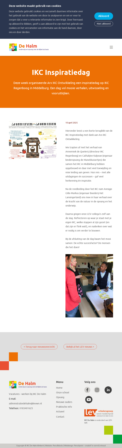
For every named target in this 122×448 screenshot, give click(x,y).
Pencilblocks (58, 445)
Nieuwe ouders (64, 402)
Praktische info (64, 406)
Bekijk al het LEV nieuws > (80, 346)
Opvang (60, 397)
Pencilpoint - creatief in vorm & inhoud (90, 445)
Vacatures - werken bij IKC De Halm (27, 394)
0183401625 (26, 408)
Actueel (60, 411)
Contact (60, 416)
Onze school (62, 392)
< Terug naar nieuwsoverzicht (39, 346)
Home (59, 387)
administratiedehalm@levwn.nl (25, 403)
